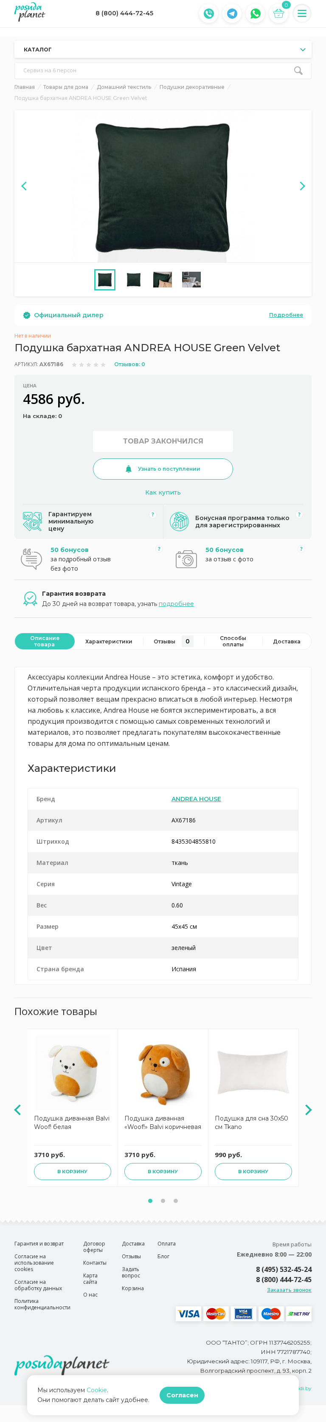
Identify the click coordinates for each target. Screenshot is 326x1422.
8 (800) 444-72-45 (124, 13)
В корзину (72, 1172)
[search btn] (298, 71)
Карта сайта (90, 1278)
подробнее (176, 604)
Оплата (166, 1243)
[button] (150, 1201)
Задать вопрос (131, 1272)
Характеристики (108, 641)
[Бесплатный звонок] (209, 14)
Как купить (163, 492)
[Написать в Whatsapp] (255, 14)
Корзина (133, 1288)
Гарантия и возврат (39, 1243)
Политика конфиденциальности (42, 1304)
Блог (163, 1256)
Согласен (182, 1395)
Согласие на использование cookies (34, 1262)
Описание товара (44, 641)
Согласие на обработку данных (38, 1285)
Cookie (97, 1390)
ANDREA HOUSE (196, 799)
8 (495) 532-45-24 (284, 1269)
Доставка (287, 641)
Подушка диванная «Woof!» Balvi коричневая (162, 1123)
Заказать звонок (289, 1290)
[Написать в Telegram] (232, 14)
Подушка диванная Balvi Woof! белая (72, 1123)
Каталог (38, 49)
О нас (90, 1294)
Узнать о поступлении (169, 469)
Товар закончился (163, 441)
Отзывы (172, 641)
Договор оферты (94, 1246)
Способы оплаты (233, 641)
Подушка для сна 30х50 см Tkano (251, 1123)
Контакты (95, 1263)
